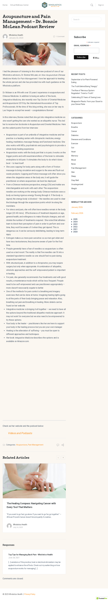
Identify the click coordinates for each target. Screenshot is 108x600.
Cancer (74, 131)
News (73, 164)
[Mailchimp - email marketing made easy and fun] (96, 60)
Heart (73, 152)
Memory (74, 156)
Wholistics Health (16, 35)
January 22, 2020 (16, 38)
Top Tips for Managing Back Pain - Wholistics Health (30, 555)
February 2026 (77, 213)
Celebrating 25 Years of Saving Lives (85, 97)
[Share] (62, 445)
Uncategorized (77, 184)
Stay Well (75, 180)
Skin (73, 172)
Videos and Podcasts (20, 433)
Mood (73, 160)
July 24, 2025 (18, 527)
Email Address (82, 45)
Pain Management (35, 445)
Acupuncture (21, 445)
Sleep (73, 176)
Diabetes (74, 135)
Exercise (74, 143)
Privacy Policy (29, 594)
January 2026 (77, 207)
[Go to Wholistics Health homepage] (52, 5)
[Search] (91, 5)
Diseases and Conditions (81, 139)
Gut (72, 148)
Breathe (74, 127)
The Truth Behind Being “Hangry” (84, 86)
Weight (74, 188)
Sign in (101, 5)
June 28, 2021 (14, 558)
